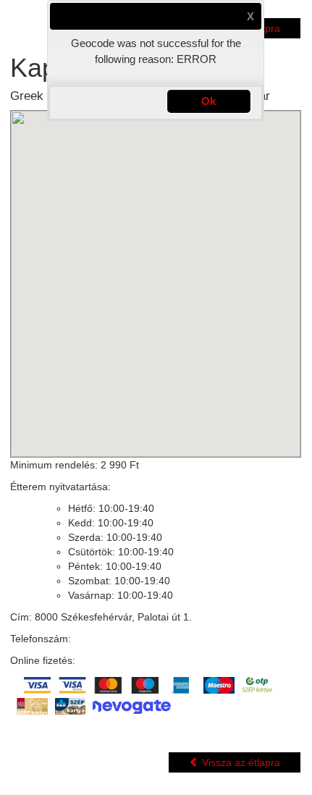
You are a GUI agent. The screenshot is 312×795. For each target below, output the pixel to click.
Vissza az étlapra (239, 762)
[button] (250, 16)
